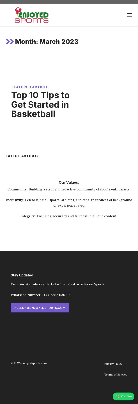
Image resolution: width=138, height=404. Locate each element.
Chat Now (126, 396)
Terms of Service (115, 375)
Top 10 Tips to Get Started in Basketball (40, 104)
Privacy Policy (113, 364)
